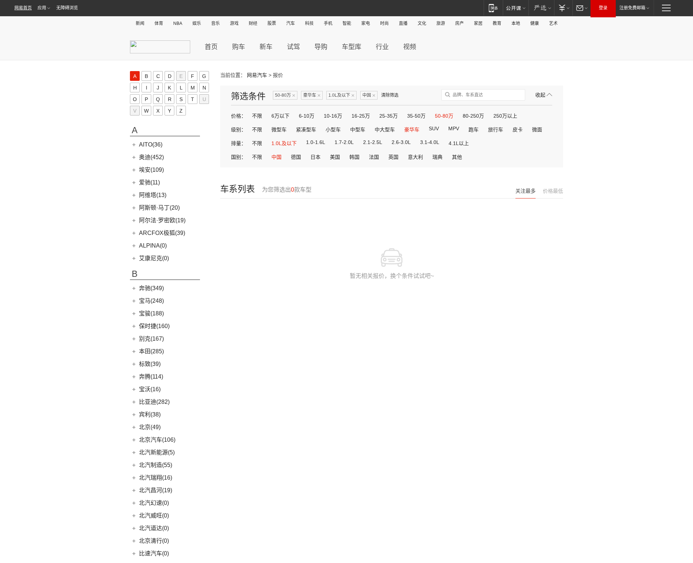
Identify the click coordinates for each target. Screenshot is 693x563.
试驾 (293, 47)
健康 (534, 23)
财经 (253, 23)
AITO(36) (150, 144)
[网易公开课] (515, 8)
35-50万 (416, 116)
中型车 (357, 129)
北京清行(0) (154, 541)
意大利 (415, 157)
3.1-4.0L (429, 142)
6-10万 (306, 116)
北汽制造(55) (155, 465)
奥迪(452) (151, 157)
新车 (266, 47)
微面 (537, 129)
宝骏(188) (151, 313)
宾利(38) (150, 414)
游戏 (234, 23)
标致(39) (150, 364)
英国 (393, 157)
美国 (335, 157)
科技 (309, 23)
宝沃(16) (150, 389)
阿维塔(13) (152, 195)
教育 (497, 23)
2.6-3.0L (401, 142)
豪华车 (312, 95)
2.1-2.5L (372, 142)
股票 (271, 23)
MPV (453, 128)
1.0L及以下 (341, 95)
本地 (515, 23)
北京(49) (150, 427)
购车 (238, 47)
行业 (382, 47)
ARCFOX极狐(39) (162, 233)
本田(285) (151, 351)
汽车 (290, 23)
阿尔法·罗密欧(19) (162, 220)
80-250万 (473, 116)
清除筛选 (389, 95)
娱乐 (196, 23)
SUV (434, 128)
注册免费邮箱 (632, 7)
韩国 (354, 157)
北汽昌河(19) (155, 490)
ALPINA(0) (153, 246)
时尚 (384, 23)
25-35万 (388, 116)
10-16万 (333, 116)
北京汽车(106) (157, 440)
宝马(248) (151, 301)
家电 (365, 23)
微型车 (279, 129)
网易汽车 (257, 75)
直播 (403, 23)
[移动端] (493, 8)
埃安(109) (151, 170)
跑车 (473, 129)
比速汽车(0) (154, 553)
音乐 (215, 23)
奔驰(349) (151, 288)
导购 (320, 47)
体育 (158, 23)
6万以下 (280, 116)
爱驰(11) (149, 182)
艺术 (553, 23)
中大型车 (385, 129)
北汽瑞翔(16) (155, 478)
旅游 (440, 23)
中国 (368, 95)
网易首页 (23, 7)
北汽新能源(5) (157, 452)
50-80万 (285, 95)
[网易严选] (541, 8)
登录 (603, 7)
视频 (409, 47)
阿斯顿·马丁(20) (159, 208)
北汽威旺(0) (154, 515)
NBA (177, 23)
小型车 (333, 129)
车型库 (351, 47)
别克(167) (151, 339)
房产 (459, 23)
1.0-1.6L (315, 142)
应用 (42, 7)
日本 (315, 157)
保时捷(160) (154, 326)
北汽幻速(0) (154, 503)
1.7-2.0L (344, 142)
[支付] (563, 8)
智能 (347, 23)
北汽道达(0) (154, 528)
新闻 (140, 23)
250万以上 (505, 116)
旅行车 (495, 129)
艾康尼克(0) (154, 258)
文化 (422, 23)
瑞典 (437, 157)
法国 (374, 157)
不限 (257, 116)
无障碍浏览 (67, 7)
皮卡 (518, 129)
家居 (478, 23)
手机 (328, 23)
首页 (211, 47)
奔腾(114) (151, 377)
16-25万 (361, 116)
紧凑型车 (306, 129)
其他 (457, 157)
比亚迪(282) (154, 402)
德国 (296, 157)
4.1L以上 (459, 143)
